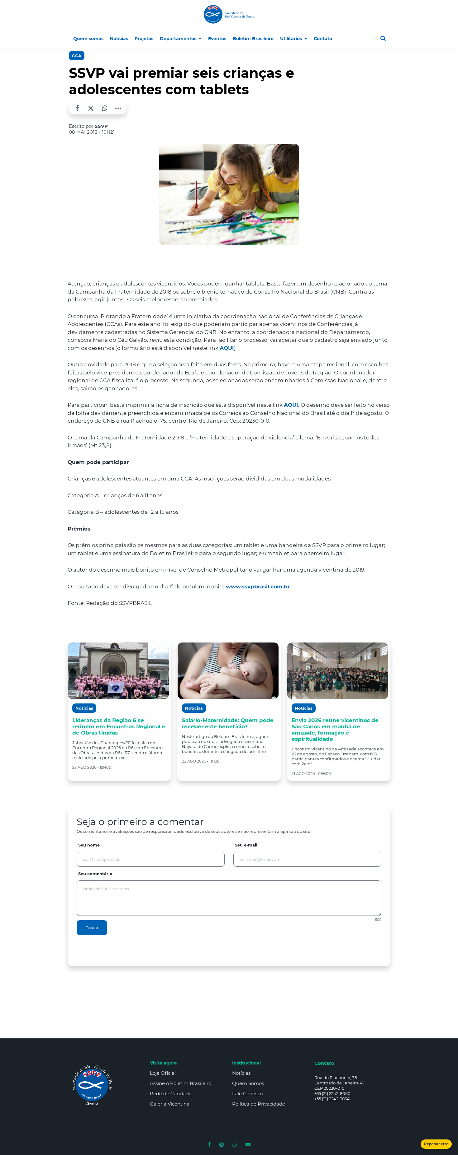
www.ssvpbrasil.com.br (258, 586)
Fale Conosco (247, 1094)
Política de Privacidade (258, 1104)
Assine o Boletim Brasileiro (180, 1083)
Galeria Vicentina (169, 1104)
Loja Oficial (163, 1073)
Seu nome (89, 844)
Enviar (91, 927)
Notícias (241, 1073)
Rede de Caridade (171, 1094)
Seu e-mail (246, 844)
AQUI (227, 348)
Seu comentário (95, 873)
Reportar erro (436, 1144)
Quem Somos (248, 1083)
